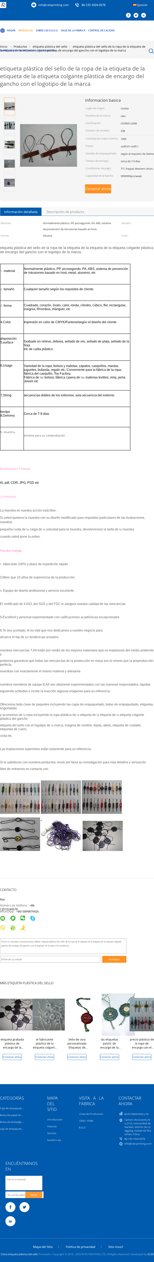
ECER (151, 1254)
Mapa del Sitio (43, 1246)
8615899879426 (28, 911)
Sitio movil (115, 1246)
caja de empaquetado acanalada (19, 1129)
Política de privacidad (80, 1246)
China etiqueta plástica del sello (19, 1254)
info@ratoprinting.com (53, 5)
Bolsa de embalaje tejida (14, 1122)
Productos (25, 30)
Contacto (114, 959)
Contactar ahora (98, 189)
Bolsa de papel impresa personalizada (22, 1115)
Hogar (11, 30)
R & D (82, 1127)
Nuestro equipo (56, 1140)
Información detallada (20, 212)
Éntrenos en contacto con (18, 50)
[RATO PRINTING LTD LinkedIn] (144, 15)
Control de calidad (101, 30)
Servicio (51, 1133)
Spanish (142, 5)
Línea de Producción (91, 1114)
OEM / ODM (86, 1121)
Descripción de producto (65, 212)
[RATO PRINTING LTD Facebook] (129, 15)
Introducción (55, 1119)
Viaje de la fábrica (73, 30)
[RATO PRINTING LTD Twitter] (137, 15)
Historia (52, 1126)
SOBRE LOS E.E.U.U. (47, 30)
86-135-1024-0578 (93, 5)
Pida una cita (47, 50)
